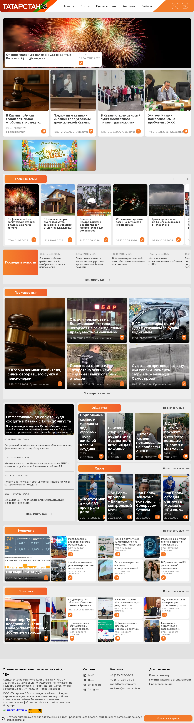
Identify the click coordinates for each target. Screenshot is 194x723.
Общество (100, 408)
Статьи (85, 6)
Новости (68, 6)
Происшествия (106, 6)
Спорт (99, 468)
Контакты (128, 6)
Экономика (25, 530)
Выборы (146, 6)
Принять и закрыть (168, 718)
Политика (25, 591)
